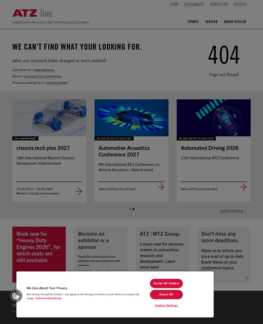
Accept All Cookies (166, 283)
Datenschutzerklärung (48, 298)
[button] (15, 295)
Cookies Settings (166, 305)
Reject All (166, 294)
